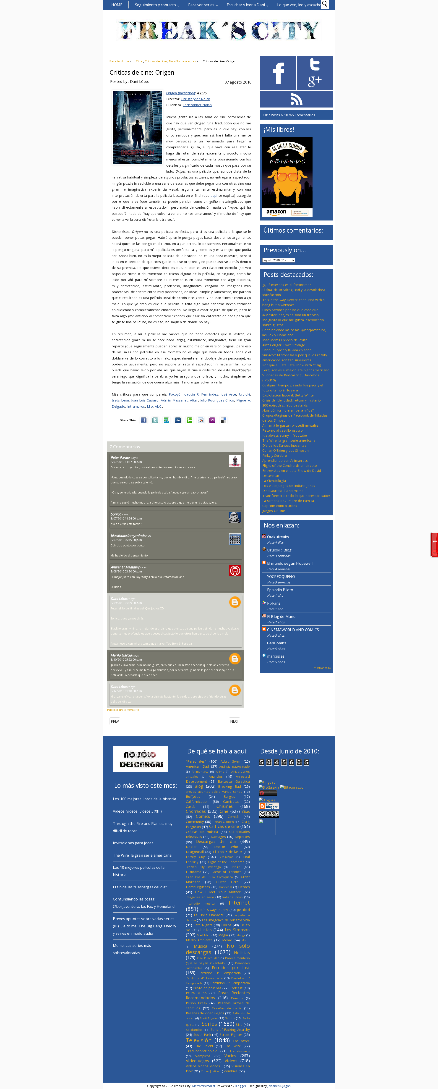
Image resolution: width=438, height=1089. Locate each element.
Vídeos (231, 1060)
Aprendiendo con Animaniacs (285, 460)
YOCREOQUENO (281, 576)
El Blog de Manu (281, 616)
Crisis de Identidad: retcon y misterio (291, 400)
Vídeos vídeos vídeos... (204, 1066)
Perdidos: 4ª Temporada (204, 978)
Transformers (240, 1051)
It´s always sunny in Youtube (284, 435)
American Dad (197, 766)
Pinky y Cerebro (274, 455)
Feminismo (226, 857)
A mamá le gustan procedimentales (290, 425)
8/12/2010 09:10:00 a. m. (127, 691)
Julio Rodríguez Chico (217, 400)
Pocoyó (175, 394)
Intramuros (136, 406)
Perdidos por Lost (231, 967)
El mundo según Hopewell (290, 563)
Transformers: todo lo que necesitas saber (296, 495)
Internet (239, 902)
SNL (239, 1024)
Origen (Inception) (180, 93)
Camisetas (231, 801)
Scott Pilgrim (209, 1018)
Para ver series (201, 4)
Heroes (244, 886)
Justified (243, 909)
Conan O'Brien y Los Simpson (285, 450)
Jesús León (120, 400)
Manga (241, 935)
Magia (223, 935)
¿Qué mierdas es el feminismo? (286, 284)
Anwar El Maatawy (125, 567)
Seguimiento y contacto (155, 4)
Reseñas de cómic (227, 1008)
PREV (115, 721)
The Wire (233, 1046)
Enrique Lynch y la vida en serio (287, 350)
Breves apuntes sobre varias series (214, 792)
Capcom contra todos (279, 505)
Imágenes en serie (200, 897)
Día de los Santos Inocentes (284, 445)
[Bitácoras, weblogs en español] (293, 787)
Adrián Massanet (174, 400)
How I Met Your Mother (218, 892)
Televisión (199, 1040)
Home (117, 4)
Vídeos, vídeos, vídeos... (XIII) (137, 811)
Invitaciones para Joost (133, 842)
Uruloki (244, 394)
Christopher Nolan (195, 99)
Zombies (230, 1071)
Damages (218, 836)
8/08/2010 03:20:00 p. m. (127, 571)
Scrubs (230, 1018)
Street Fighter (231, 1034)
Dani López (119, 598)
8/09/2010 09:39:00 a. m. (127, 603)
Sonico (116, 514)
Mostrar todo (322, 667)
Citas (246, 811)
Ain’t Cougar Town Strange (283, 345)
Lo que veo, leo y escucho (299, 4)
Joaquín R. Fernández (200, 394)
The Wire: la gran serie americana (288, 440)
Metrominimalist (203, 1086)
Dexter (191, 846)
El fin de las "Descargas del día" (140, 887)
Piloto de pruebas (207, 988)
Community (195, 821)
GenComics (276, 643)
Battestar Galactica (234, 781)
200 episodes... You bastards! (285, 405)
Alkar (194, 400)
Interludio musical (201, 903)
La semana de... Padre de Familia (288, 500)
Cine (139, 61)
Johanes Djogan (279, 1086)
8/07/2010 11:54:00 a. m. (127, 518)
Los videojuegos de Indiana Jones (288, 485)
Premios (237, 998)
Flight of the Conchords (226, 862)
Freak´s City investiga (203, 867)
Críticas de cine (156, 61)
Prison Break (196, 1003)
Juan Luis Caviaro (145, 400)
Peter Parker (120, 457)
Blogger (240, 1086)
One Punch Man (208, 958)
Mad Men (204, 935)
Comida (234, 816)
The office (241, 1041)
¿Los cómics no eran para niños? (288, 410)
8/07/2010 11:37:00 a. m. (127, 462)
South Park (202, 1034)
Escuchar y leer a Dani (246, 4)
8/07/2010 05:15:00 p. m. (127, 540)
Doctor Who (226, 846)
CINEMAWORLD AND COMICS (293, 629)
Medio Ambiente (199, 940)
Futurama (193, 871)
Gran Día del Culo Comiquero (209, 877)
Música (201, 946)
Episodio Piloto (280, 589)
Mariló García (121, 655)
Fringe (236, 866)
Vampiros (202, 1056)
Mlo (150, 406)
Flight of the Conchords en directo (289, 465)
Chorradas (196, 811)
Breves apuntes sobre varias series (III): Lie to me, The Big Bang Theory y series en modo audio (144, 926)
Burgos (229, 796)
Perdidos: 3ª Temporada (219, 973)
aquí (214, 195)
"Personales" (196, 761)
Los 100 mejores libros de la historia (144, 798)
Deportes (242, 836)
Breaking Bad (229, 786)
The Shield (204, 1046)
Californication (197, 801)
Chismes (224, 806)
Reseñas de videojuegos (205, 1013)
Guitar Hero (227, 881)
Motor (246, 940)
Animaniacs (200, 771)
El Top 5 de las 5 (227, 851)
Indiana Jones (232, 897)
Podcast (235, 988)
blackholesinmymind (127, 535)
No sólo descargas (182, 61)
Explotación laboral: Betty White (288, 395)
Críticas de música (202, 831)
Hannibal (225, 887)
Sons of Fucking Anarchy (230, 1029)
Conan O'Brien (223, 822)
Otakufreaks (278, 536)
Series (209, 1023)
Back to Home (119, 61)
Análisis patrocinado (234, 766)
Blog (199, 786)
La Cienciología (274, 480)
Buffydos (193, 796)
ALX (158, 406)
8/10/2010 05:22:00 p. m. (127, 659)
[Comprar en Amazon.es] (287, 215)
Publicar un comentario (123, 710)
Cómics (203, 816)
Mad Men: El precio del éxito (285, 340)
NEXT (234, 721)
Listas (206, 929)
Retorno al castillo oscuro (282, 430)
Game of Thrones (227, 871)
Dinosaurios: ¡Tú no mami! (282, 490)
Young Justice (210, 1071)
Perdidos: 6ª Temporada (230, 983)
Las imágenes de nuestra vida (226, 920)
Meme (227, 940)
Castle (191, 806)
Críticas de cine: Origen (142, 72)
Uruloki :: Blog (279, 550)
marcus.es (275, 656)
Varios (230, 1055)
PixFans (273, 603)
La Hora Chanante (209, 915)
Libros (226, 925)
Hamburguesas (198, 886)
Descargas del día (216, 841)
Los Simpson (237, 929)
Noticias (242, 952)
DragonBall (195, 851)
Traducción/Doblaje (201, 1051)
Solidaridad (194, 1030)
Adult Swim (230, 761)
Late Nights (202, 925)
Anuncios (216, 776)
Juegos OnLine (273, 510)
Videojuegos (197, 1060)
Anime (220, 771)
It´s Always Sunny (214, 909)
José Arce (228, 394)
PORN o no (196, 993)
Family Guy (195, 856)
